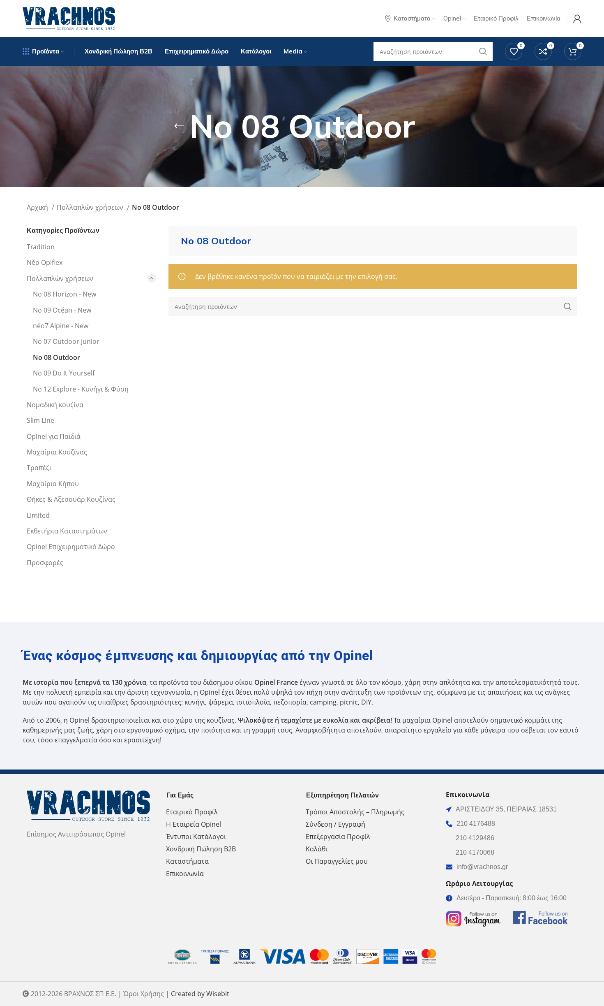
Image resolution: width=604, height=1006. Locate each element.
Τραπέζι (39, 467)
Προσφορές (45, 562)
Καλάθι (316, 848)
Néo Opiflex (44, 262)
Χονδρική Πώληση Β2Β (201, 848)
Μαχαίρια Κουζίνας (57, 452)
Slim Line (40, 420)
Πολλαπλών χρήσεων (91, 207)
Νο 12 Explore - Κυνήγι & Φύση (81, 389)
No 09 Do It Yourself (64, 373)
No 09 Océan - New (62, 310)
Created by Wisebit (200, 993)
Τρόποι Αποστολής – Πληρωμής (355, 811)
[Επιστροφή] (179, 126)
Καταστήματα (187, 861)
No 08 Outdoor (56, 357)
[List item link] (511, 824)
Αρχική (38, 207)
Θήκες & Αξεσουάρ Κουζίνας (71, 499)
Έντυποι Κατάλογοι (196, 836)
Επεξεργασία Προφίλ (338, 836)
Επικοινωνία (185, 873)
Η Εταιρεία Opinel (193, 824)
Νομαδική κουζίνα (55, 404)
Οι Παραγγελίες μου (337, 861)
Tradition (41, 246)
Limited (38, 515)
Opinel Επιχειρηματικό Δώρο (71, 546)
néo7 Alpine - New (60, 325)
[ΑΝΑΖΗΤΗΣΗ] (567, 306)
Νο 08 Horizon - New (64, 294)
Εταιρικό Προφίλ (192, 811)
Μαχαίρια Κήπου (53, 483)
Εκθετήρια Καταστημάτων (67, 530)
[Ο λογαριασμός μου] (577, 18)
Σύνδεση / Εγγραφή (335, 824)
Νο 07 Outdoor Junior (66, 341)
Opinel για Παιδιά (54, 436)
